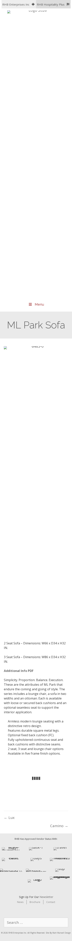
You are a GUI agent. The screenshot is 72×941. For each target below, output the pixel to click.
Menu (39, 304)
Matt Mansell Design (61, 932)
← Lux (9, 817)
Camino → (59, 825)
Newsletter (46, 897)
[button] (19, 4)
